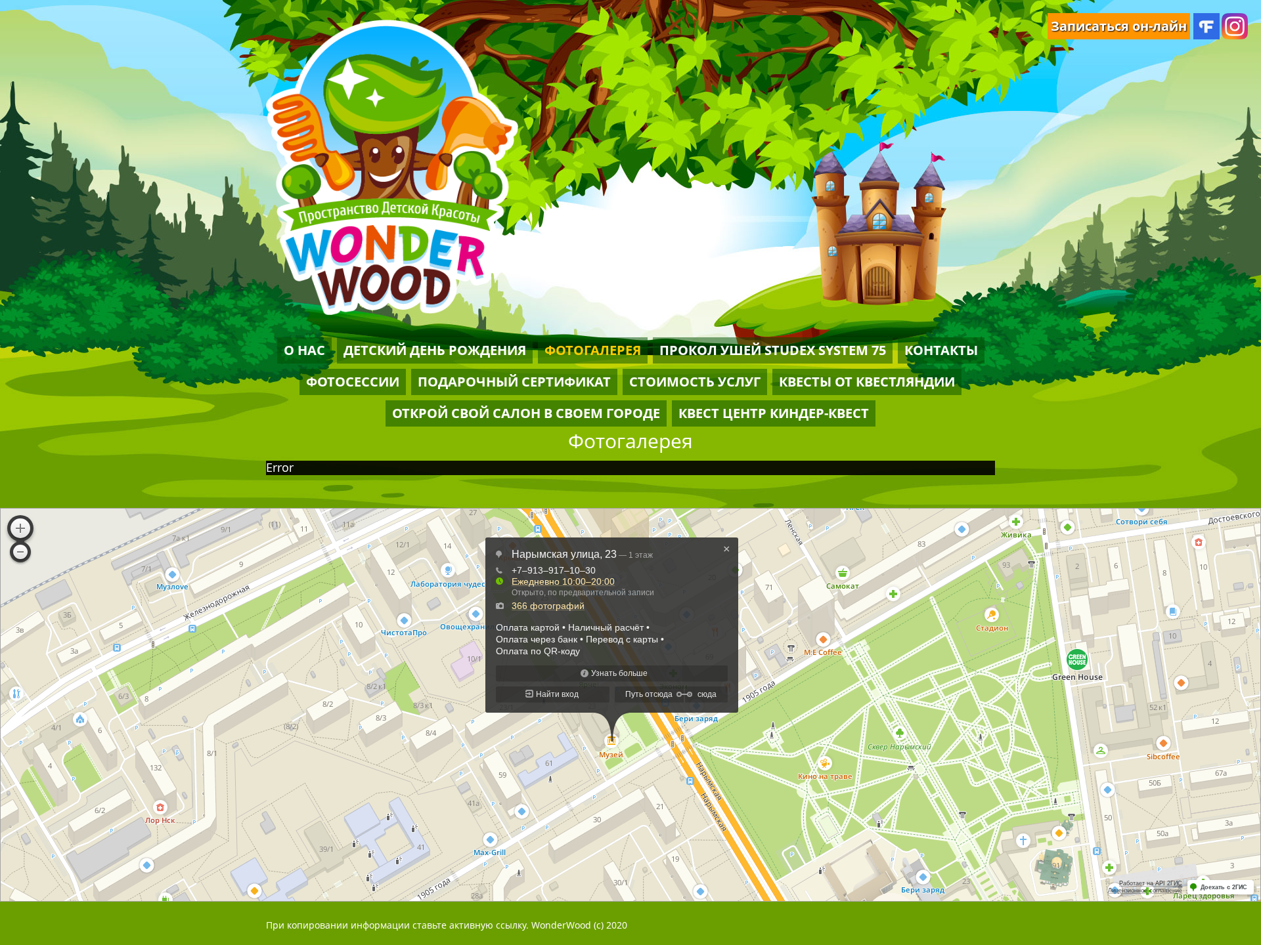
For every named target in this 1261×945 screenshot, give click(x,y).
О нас (304, 350)
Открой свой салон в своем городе (526, 413)
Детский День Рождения (434, 350)
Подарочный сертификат (514, 381)
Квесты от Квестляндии (867, 381)
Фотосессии (352, 381)
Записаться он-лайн (1119, 26)
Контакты (941, 350)
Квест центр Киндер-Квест (773, 413)
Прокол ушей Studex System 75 (772, 350)
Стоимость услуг (695, 381)
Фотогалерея (592, 350)
